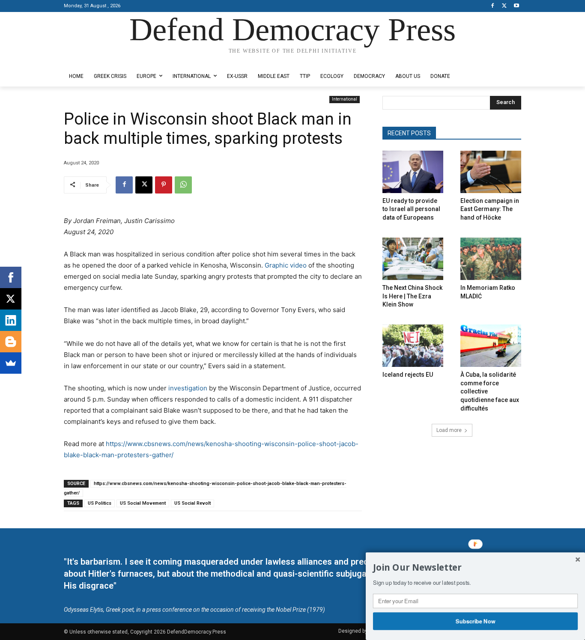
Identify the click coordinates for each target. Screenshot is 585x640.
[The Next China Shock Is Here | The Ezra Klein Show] (412, 259)
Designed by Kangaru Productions (97, 59)
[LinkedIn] (10, 320)
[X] (504, 6)
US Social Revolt (192, 503)
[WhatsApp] (183, 184)
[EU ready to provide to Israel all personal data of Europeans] (412, 172)
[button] (475, 567)
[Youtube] (516, 6)
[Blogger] (10, 341)
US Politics (99, 503)
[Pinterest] (163, 184)
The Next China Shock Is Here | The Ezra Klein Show (412, 296)
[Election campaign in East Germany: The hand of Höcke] (490, 172)
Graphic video (286, 265)
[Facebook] (493, 6)
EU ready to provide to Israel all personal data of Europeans (411, 209)
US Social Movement (143, 503)
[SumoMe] (10, 363)
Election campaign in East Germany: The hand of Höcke (489, 209)
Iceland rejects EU (407, 374)
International (344, 99)
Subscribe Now (475, 621)
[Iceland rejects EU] (412, 345)
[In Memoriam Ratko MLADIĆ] (490, 259)
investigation (187, 388)
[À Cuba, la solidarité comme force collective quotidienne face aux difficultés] (490, 345)
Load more (449, 430)
